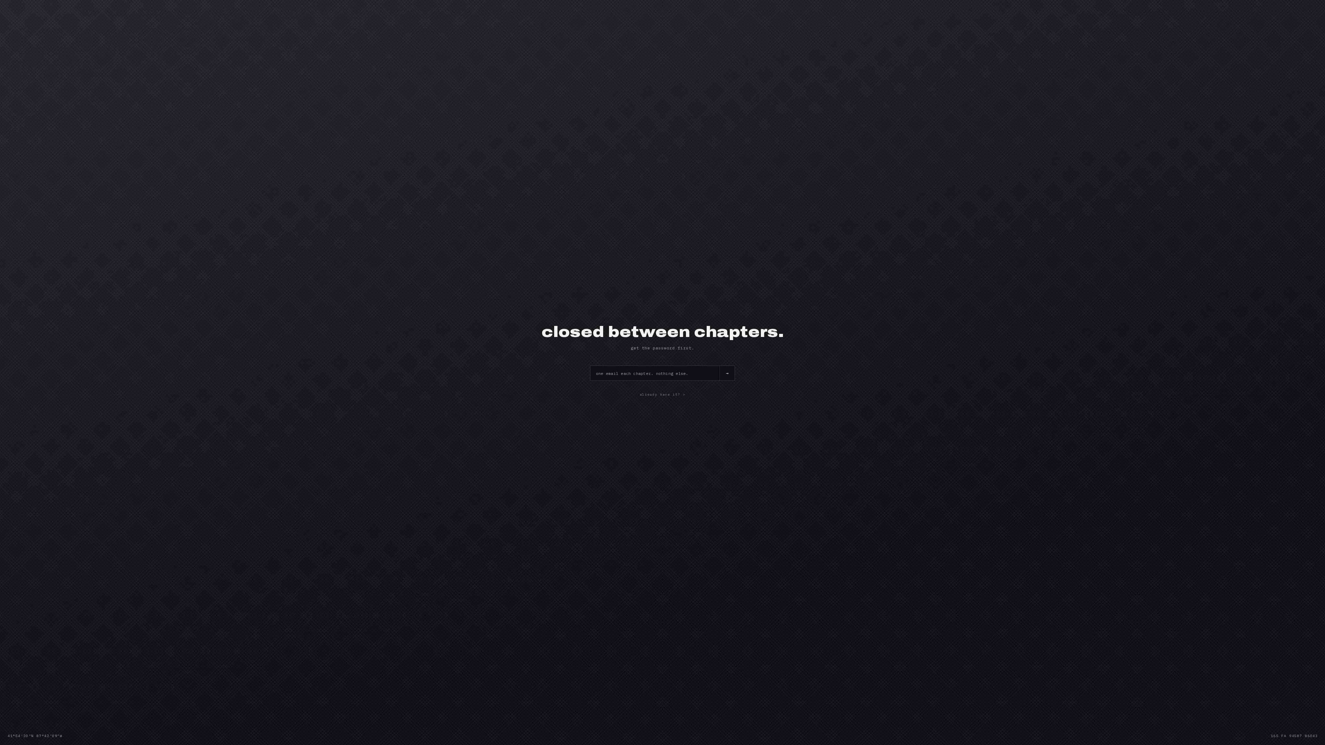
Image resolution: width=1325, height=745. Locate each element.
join (727, 373)
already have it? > (662, 394)
